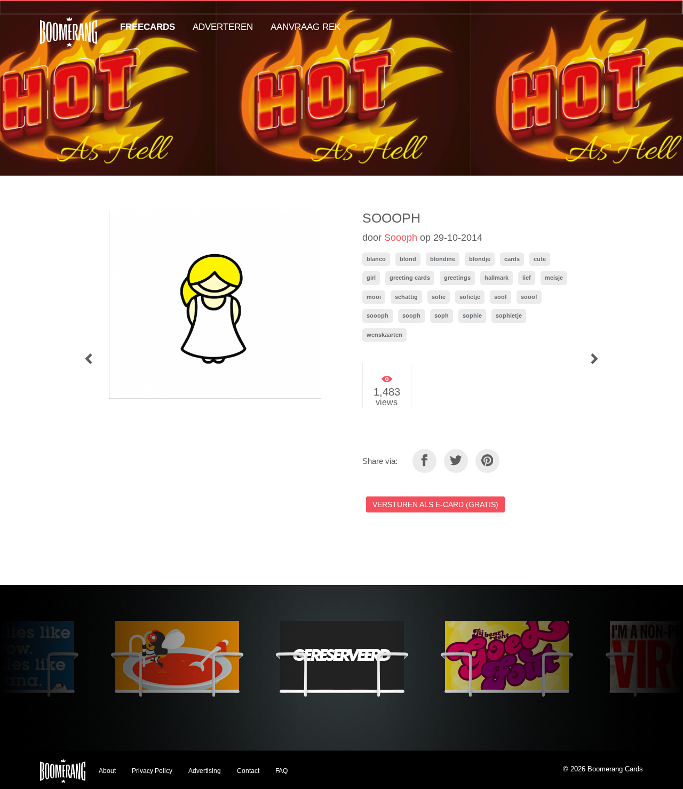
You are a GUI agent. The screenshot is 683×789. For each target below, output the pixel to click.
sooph (411, 315)
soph (441, 315)
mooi (374, 297)
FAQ (281, 771)
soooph (377, 315)
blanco (376, 259)
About (107, 771)
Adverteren (223, 27)
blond (408, 259)
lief (526, 277)
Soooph (400, 237)
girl (371, 277)
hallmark (497, 277)
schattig (406, 297)
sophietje (509, 315)
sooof (529, 297)
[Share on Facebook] (424, 461)
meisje (554, 277)
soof (500, 297)
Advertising (204, 771)
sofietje (469, 297)
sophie (472, 315)
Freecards (147, 27)
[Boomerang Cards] (68, 39)
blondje (479, 259)
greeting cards (410, 277)
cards (512, 259)
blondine (442, 259)
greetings (457, 277)
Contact (248, 771)
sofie (439, 297)
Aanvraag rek (305, 27)
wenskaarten (384, 335)
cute (540, 259)
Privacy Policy (152, 771)
